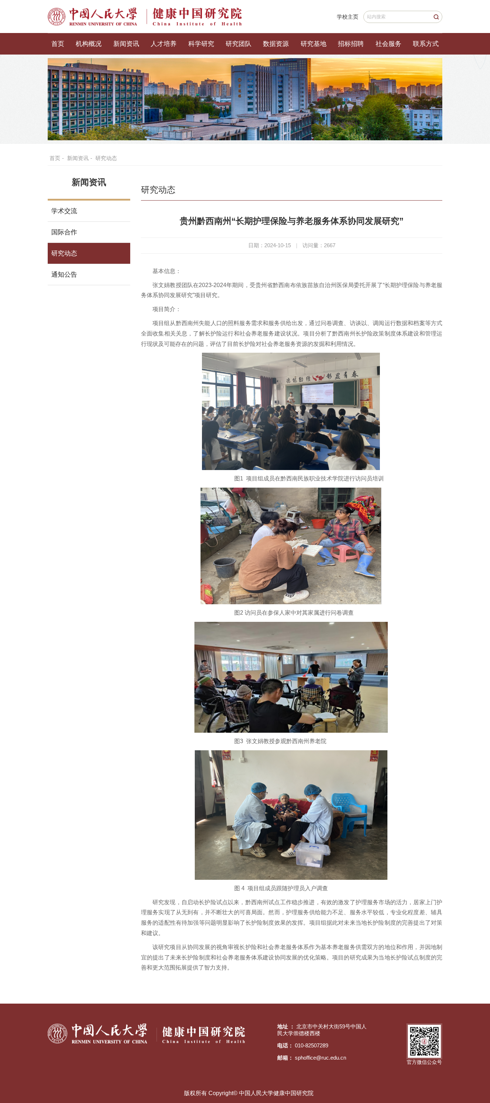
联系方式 (426, 43)
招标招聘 (351, 43)
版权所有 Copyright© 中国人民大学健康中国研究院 (249, 1093)
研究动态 (106, 158)
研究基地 (313, 43)
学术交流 (64, 211)
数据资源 (276, 43)
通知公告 (64, 274)
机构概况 (89, 43)
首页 (57, 43)
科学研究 (201, 43)
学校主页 (347, 17)
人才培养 (163, 43)
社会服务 (388, 43)
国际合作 (64, 232)
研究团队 (238, 43)
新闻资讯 (126, 43)
